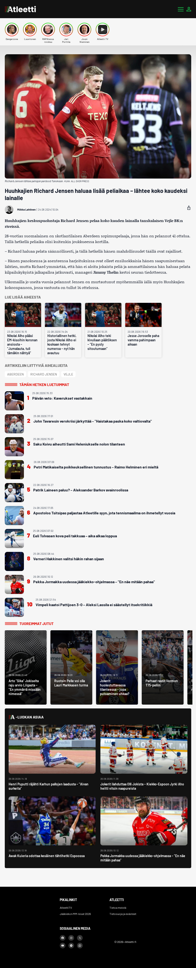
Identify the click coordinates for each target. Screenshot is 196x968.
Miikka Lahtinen (26, 209)
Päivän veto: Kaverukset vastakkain (62, 398)
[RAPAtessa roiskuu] (48, 29)
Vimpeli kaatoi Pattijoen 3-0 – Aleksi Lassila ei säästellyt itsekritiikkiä (94, 604)
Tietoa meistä (117, 907)
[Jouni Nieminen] (84, 29)
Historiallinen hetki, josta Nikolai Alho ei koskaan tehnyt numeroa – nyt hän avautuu (61, 344)
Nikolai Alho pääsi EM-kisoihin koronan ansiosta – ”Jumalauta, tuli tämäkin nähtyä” (22, 344)
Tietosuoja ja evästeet (122, 913)
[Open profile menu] (188, 9)
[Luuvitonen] (30, 29)
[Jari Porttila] (66, 29)
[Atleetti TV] (102, 29)
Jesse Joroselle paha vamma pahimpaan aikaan (143, 340)
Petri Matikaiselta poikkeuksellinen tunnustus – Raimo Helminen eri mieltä (96, 467)
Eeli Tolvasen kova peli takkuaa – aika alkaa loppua (75, 535)
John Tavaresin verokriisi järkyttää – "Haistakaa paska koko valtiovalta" (92, 421)
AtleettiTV (66, 907)
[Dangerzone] (12, 29)
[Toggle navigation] (181, 9)
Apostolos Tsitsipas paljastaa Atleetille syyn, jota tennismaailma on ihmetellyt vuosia (104, 513)
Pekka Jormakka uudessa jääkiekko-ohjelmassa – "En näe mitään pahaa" (94, 581)
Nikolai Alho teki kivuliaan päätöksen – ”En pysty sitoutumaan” (102, 342)
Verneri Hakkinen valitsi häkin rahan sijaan (68, 558)
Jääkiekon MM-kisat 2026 (75, 913)
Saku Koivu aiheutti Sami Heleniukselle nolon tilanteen (79, 444)
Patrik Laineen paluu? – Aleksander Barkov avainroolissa (80, 490)
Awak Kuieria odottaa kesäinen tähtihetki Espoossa (47, 856)
